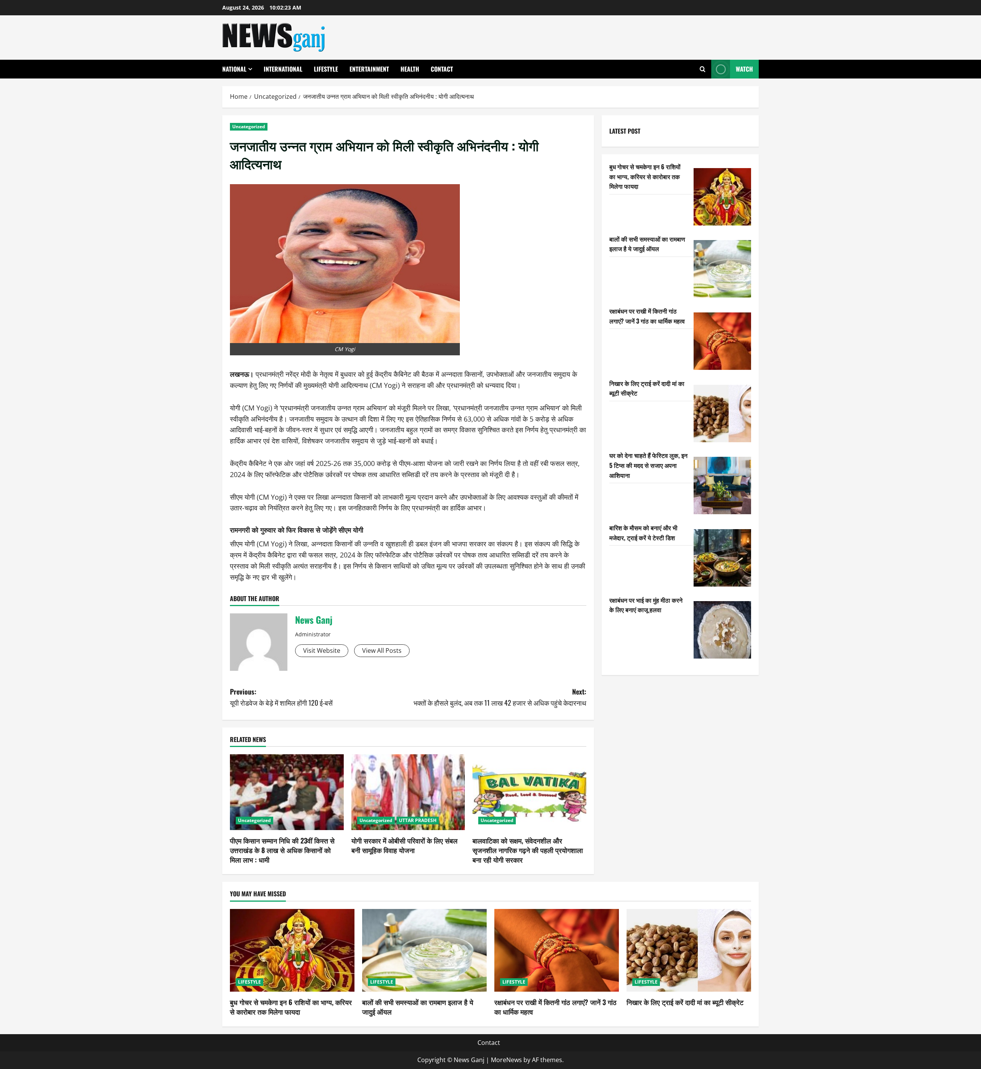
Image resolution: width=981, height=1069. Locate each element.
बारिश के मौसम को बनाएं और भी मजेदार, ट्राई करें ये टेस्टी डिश (643, 532)
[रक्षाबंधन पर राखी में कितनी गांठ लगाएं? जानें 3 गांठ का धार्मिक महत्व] (722, 341)
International (283, 69)
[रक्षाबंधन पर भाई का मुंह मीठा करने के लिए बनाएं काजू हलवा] (722, 630)
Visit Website (321, 650)
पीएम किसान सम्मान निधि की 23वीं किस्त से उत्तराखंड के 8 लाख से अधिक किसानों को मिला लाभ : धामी (282, 850)
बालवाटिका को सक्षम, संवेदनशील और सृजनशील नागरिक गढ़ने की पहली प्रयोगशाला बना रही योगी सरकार (527, 850)
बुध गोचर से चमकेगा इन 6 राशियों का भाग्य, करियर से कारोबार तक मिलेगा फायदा (645, 176)
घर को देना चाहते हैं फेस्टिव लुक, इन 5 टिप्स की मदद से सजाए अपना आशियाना (648, 465)
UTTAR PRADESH (417, 820)
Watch (744, 69)
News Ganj (313, 619)
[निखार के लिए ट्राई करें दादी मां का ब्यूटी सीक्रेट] (722, 413)
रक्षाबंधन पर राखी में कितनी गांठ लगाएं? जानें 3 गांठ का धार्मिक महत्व (647, 315)
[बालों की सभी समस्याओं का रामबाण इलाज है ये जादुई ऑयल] (722, 268)
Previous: (281, 697)
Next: (499, 697)
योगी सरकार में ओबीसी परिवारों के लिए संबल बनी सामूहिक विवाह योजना (404, 845)
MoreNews (506, 1060)
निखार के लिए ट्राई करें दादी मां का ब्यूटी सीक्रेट (685, 1002)
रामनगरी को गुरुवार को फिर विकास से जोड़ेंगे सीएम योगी (296, 529)
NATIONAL (234, 69)
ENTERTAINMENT (369, 69)
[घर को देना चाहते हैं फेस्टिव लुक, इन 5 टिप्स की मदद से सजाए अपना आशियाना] (722, 485)
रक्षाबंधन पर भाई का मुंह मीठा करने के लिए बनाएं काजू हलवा (645, 604)
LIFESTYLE (326, 69)
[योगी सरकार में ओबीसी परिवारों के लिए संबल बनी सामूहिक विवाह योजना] (408, 792)
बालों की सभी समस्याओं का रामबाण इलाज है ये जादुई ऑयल (647, 243)
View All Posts (382, 650)
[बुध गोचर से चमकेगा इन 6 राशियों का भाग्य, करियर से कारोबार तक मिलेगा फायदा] (722, 197)
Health (409, 69)
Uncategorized (248, 126)
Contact (442, 69)
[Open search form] (702, 69)
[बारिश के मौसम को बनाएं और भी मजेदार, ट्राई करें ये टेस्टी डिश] (722, 558)
